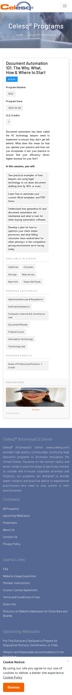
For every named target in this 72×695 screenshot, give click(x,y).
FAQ (5, 569)
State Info (9, 604)
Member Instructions (16, 583)
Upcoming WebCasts (16, 515)
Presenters (10, 522)
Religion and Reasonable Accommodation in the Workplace (33, 654)
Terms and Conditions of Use (21, 597)
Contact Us (10, 537)
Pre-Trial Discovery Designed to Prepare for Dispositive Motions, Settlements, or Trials (30, 643)
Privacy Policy (11, 544)
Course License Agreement (20, 590)
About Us (9, 529)
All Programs (11, 508)
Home (19, 35)
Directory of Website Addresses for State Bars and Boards (35, 613)
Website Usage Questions (19, 576)
